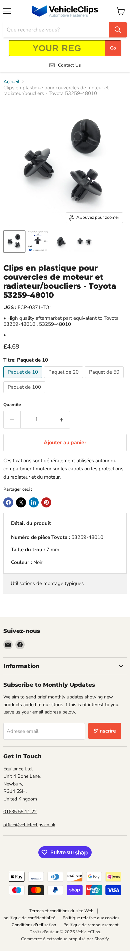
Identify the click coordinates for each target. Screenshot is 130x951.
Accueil (11, 82)
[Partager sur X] (21, 502)
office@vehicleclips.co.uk (29, 825)
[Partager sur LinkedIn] (34, 502)
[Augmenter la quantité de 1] (61, 419)
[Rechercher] (118, 29)
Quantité (12, 404)
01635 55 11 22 (20, 812)
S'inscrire (105, 731)
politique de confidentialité (29, 918)
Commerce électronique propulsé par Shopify (65, 939)
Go (113, 48)
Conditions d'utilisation (34, 925)
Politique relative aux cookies (91, 918)
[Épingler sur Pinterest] (46, 502)
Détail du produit (31, 523)
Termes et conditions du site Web (61, 911)
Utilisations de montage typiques (47, 583)
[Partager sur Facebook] (8, 502)
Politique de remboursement (91, 925)
